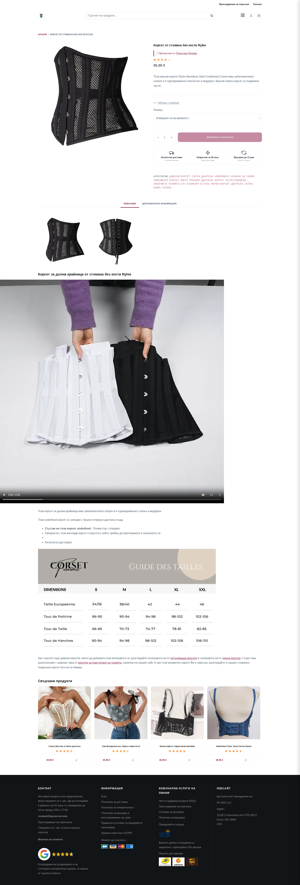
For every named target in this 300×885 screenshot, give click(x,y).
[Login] (251, 15)
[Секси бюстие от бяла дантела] (64, 712)
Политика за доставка (114, 801)
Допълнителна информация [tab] (159, 203)
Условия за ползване (171, 811)
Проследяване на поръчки (234, 4)
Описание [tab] (130, 203)
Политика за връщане (172, 817)
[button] (166, 102)
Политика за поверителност (117, 807)
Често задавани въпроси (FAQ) (177, 800)
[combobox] (148, 15)
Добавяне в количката (220, 137)
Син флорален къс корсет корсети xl (121, 746)
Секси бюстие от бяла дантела (65, 746)
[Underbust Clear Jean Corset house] (233, 712)
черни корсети (231, 658)
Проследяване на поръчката (55, 822)
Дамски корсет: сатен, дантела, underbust (199, 176)
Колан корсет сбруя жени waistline (177, 746)
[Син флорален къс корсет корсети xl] (120, 712)
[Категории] (243, 15)
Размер (157, 109)
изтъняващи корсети (183, 658)
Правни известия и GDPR (116, 832)
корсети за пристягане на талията (100, 662)
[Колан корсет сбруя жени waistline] (177, 712)
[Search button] (212, 16)
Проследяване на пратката (175, 806)
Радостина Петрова (186, 53)
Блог (104, 796)
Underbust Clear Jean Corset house (234, 746)
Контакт (257, 4)
